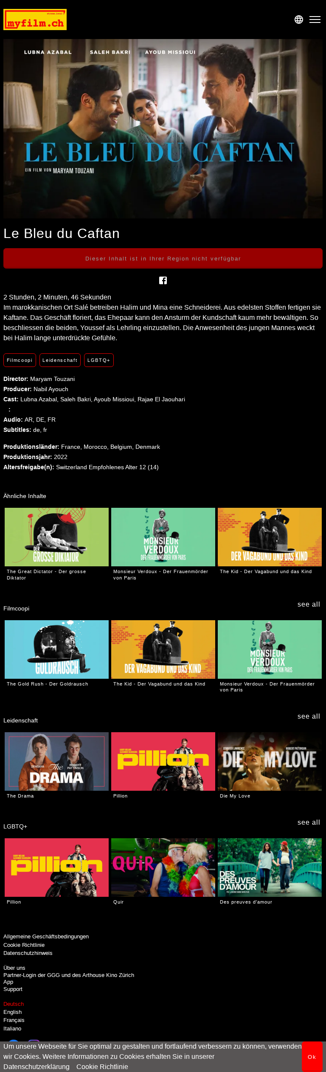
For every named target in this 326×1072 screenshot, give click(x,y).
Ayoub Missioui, (116, 399)
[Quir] (163, 867)
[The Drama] (57, 761)
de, (38, 429)
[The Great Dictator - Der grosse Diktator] (57, 537)
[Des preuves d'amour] (270, 867)
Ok (312, 1057)
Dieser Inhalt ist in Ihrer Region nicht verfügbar (163, 258)
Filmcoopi (20, 360)
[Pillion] (163, 761)
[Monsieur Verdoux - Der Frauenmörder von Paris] (163, 537)
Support (12, 989)
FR (52, 419)
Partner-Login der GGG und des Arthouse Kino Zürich (68, 975)
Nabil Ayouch (51, 389)
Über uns (14, 968)
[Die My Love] (270, 761)
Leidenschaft (59, 360)
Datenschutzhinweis (28, 953)
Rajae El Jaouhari (161, 399)
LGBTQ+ (98, 360)
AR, (30, 419)
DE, (42, 419)
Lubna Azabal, (40, 399)
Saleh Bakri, (77, 399)
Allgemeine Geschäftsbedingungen (46, 936)
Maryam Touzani (52, 378)
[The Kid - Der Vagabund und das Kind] (270, 537)
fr (45, 429)
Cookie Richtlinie (102, 1066)
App (8, 982)
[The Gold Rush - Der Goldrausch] (57, 649)
